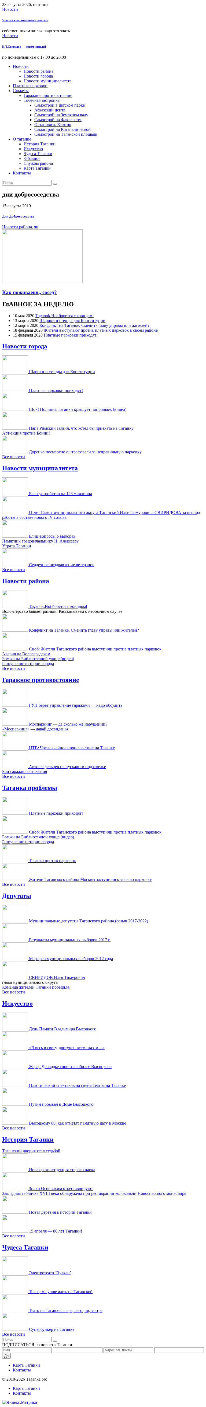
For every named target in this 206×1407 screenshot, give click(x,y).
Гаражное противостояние (48, 95)
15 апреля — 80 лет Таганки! (55, 1231)
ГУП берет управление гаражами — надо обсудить (75, 705)
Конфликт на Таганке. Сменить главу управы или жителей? (94, 325)
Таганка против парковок (52, 860)
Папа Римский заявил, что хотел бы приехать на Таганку (81, 428)
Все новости (13, 456)
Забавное (32, 158)
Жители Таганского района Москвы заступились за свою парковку (90, 879)
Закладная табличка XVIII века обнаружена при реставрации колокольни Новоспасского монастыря (94, 1193)
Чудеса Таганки (38, 153)
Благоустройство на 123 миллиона (60, 493)
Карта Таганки (37, 168)
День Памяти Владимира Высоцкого (62, 1029)
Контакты (22, 173)
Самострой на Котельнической (62, 129)
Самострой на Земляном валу (61, 115)
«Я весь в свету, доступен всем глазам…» (67, 1047)
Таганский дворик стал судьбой (31, 1151)
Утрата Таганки (16, 546)
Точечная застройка (42, 100)
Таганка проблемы (29, 787)
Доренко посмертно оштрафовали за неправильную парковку (85, 452)
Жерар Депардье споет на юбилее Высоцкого (70, 1066)
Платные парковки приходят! (71, 335)
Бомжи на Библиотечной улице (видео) (38, 658)
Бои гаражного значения (24, 771)
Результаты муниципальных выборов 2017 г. (70, 939)
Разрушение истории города (28, 663)
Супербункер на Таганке (51, 1329)
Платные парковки (30, 85)
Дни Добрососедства (18, 216)
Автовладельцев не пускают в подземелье (67, 766)
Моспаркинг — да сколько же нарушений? (68, 724)
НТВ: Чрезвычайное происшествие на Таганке (72, 748)
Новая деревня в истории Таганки (60, 1212)
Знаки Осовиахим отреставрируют (61, 1188)
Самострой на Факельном (58, 119)
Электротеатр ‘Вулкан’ (50, 1272)
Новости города (38, 76)
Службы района (38, 163)
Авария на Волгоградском (26, 654)
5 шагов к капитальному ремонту (25, 20)
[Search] (55, 184)
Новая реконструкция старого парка (62, 1169)
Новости (10, 9)
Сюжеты (21, 90)
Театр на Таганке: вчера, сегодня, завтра (65, 1310)
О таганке (22, 139)
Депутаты (16, 895)
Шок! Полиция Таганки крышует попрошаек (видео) (77, 409)
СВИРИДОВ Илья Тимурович (57, 977)
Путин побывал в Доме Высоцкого (61, 1104)
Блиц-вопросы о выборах (52, 536)
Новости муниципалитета (47, 81)
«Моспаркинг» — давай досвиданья (35, 729)
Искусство (33, 148)
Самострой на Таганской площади (65, 134)
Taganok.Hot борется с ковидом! (64, 315)
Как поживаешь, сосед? (29, 292)
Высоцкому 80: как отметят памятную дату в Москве (77, 1123)
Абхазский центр (49, 110)
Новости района (38, 71)
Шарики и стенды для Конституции (72, 320)
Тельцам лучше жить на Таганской (61, 1291)
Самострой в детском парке (59, 105)
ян (36, 227)
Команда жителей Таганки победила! (36, 987)
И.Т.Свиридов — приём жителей (24, 46)
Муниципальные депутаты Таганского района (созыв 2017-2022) (88, 921)
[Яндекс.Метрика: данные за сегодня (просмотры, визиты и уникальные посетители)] (19, 1402)
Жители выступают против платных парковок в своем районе (101, 330)
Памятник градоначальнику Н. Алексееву (40, 541)
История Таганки (40, 144)
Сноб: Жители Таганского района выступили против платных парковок (95, 649)
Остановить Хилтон (52, 124)
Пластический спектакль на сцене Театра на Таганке (77, 1085)
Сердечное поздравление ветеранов (61, 564)
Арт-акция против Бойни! (26, 433)
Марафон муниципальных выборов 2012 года (71, 958)
